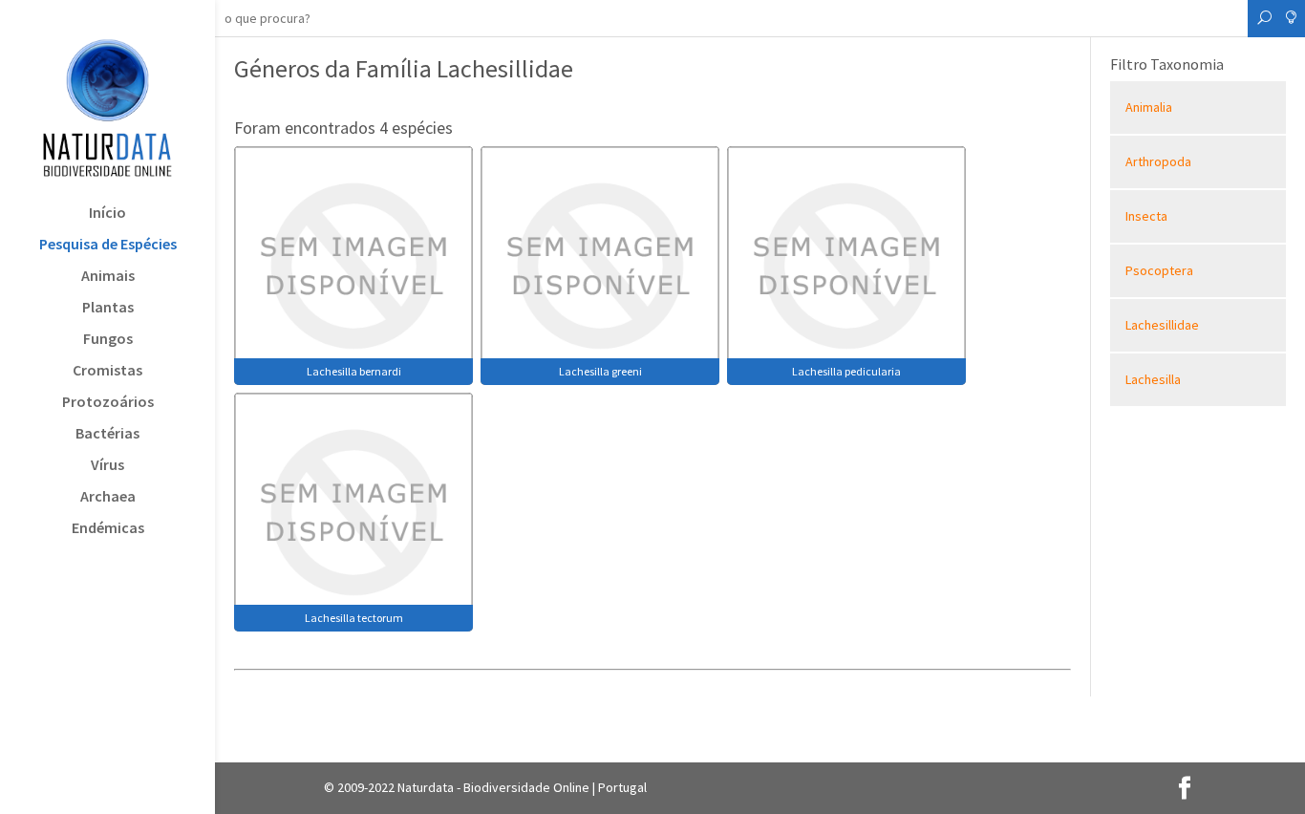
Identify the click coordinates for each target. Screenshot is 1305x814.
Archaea (108, 497)
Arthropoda (1158, 161)
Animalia (1148, 107)
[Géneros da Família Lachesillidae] (353, 263)
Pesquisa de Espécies (108, 245)
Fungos (108, 340)
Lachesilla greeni (600, 371)
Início (107, 213)
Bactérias (107, 434)
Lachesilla (1153, 379)
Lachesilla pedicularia (846, 371)
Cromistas (107, 371)
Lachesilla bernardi (354, 371)
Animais (108, 276)
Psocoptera (1159, 270)
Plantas (108, 308)
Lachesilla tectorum (354, 617)
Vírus (107, 466)
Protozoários (108, 403)
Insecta (1146, 216)
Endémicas (108, 529)
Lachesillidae (1162, 324)
